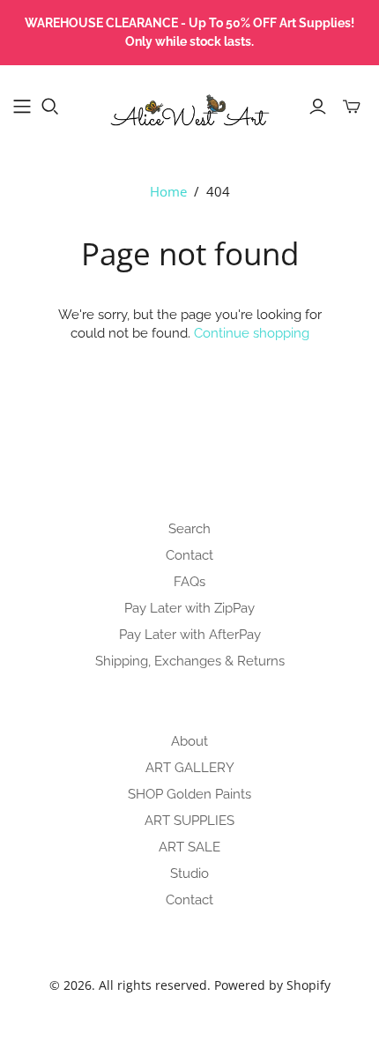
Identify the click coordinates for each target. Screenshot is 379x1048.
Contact (189, 555)
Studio (189, 873)
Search (189, 529)
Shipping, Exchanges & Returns (190, 661)
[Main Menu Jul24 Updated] (22, 106)
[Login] (317, 106)
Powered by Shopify (272, 985)
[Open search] (50, 106)
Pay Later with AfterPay (190, 635)
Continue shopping (251, 333)
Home (168, 191)
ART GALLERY (189, 768)
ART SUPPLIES (189, 821)
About (189, 741)
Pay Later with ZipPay (189, 608)
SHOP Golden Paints (189, 794)
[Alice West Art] (189, 104)
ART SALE (189, 847)
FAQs (189, 582)
